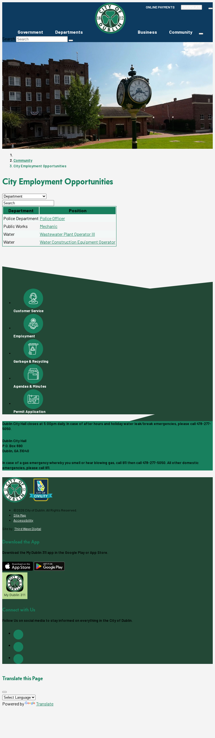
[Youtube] (18, 659)
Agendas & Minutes (29, 386)
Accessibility (23, 520)
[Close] (4, 692)
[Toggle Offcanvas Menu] (201, 34)
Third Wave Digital (27, 529)
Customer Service (28, 311)
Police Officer (52, 218)
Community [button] (180, 32)
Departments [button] (69, 32)
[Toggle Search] (210, 8)
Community (22, 160)
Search (8, 38)
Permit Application (29, 411)
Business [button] (147, 32)
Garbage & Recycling (30, 361)
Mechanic (48, 226)
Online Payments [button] (160, 7)
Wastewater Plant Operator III (67, 234)
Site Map (19, 515)
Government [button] (30, 32)
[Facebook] (18, 634)
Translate (191, 7)
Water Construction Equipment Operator (77, 242)
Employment (24, 336)
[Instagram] (18, 647)
